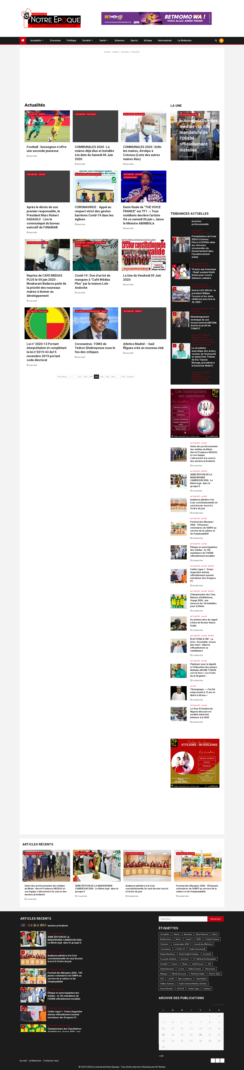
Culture (139, 174)
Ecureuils (207, 954)
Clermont (164, 944)
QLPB (171, 978)
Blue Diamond (202, 934)
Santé (103, 40)
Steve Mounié (166, 988)
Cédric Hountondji (197, 949)
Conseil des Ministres (203, 944)
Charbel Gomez (212, 939)
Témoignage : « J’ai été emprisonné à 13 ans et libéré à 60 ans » (202, 692)
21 (200, 1034)
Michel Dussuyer (179, 973)
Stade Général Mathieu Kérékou (193, 983)
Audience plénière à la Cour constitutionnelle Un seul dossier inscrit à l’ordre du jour (147, 888)
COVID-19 (180, 949)
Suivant (130, 376)
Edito (212, 276)
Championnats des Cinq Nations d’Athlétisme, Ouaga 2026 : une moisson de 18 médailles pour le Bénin (203, 600)
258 (85, 376)
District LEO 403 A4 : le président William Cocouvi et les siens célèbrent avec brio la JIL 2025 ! (204, 263)
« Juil (161, 1055)
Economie (55, 40)
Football (163, 964)
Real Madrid (201, 978)
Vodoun (207, 988)
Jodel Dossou (198, 964)
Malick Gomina (194, 969)
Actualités (35, 40)
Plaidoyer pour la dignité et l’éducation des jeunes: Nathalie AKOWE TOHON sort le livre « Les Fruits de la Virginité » (203, 670)
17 (163, 1034)
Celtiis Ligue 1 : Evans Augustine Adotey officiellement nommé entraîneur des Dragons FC (203, 575)
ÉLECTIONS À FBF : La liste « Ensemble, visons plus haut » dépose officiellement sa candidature (203, 645)
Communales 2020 (181, 944)
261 (102, 376)
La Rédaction (184, 40)
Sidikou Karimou (167, 983)
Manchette (210, 969)
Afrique (148, 40)
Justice (42, 174)
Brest (215, 934)
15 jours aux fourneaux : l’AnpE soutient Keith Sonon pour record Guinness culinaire (204, 240)
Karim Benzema (167, 969)
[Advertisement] (122, 80)
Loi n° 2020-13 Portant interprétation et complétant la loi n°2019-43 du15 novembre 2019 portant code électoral (47, 352)
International (165, 40)
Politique (71, 40)
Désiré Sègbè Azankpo (189, 954)
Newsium (146, 1066)
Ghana (185, 964)
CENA (198, 939)
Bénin (178, 939)
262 (107, 376)
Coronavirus (165, 949)
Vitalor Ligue (193, 988)
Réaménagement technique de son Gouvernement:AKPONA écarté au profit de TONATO (204, 290)
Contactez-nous (51, 1060)
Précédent (62, 376)
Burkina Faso (165, 939)
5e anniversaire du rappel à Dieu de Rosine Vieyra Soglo (203, 622)
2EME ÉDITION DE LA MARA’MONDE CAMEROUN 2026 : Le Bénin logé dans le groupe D (201, 480)
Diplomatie (196, 304)
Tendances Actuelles (201, 233)
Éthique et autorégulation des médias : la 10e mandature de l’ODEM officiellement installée (181, 132)
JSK (209, 964)
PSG (162, 978)
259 (91, 376)
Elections (185, 959)
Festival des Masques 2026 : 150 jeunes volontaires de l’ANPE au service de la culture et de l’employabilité (203, 528)
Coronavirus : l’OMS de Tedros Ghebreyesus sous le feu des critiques (95, 348)
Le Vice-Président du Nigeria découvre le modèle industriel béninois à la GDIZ (201, 713)
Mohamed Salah (197, 973)
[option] (184, 137)
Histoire (195, 307)
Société (86, 40)
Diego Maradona (167, 954)
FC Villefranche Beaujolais (204, 959)
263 (113, 376)
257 (80, 376)
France (174, 964)
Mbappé (163, 973)
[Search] (216, 40)
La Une (127, 243)
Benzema (188, 934)
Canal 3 (188, 939)
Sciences (120, 40)
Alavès (177, 934)
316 (123, 376)
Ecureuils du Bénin (168, 959)
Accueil (23, 1060)
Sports (134, 40)
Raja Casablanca (185, 978)
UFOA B (180, 988)
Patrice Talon (214, 973)
